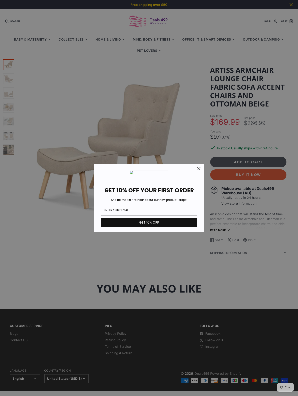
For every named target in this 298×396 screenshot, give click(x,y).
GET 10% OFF (149, 222)
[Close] (199, 168)
